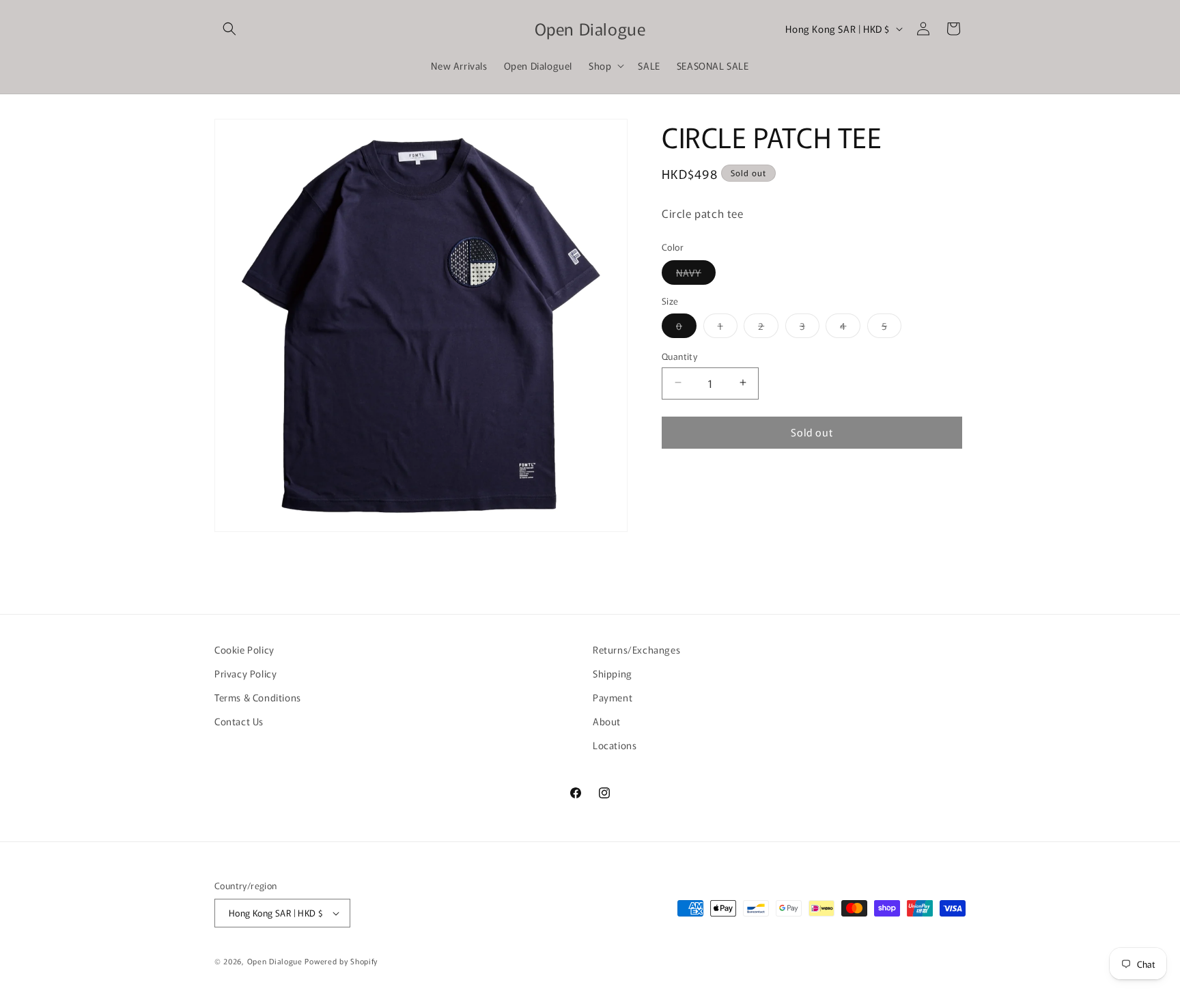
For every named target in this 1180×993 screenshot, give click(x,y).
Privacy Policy (245, 673)
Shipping (612, 673)
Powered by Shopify (341, 960)
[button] (229, 29)
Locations (614, 745)
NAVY (696, 274)
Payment (612, 697)
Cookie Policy (244, 649)
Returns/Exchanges (636, 649)
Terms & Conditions (257, 697)
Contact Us (239, 721)
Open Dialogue (275, 960)
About (607, 721)
